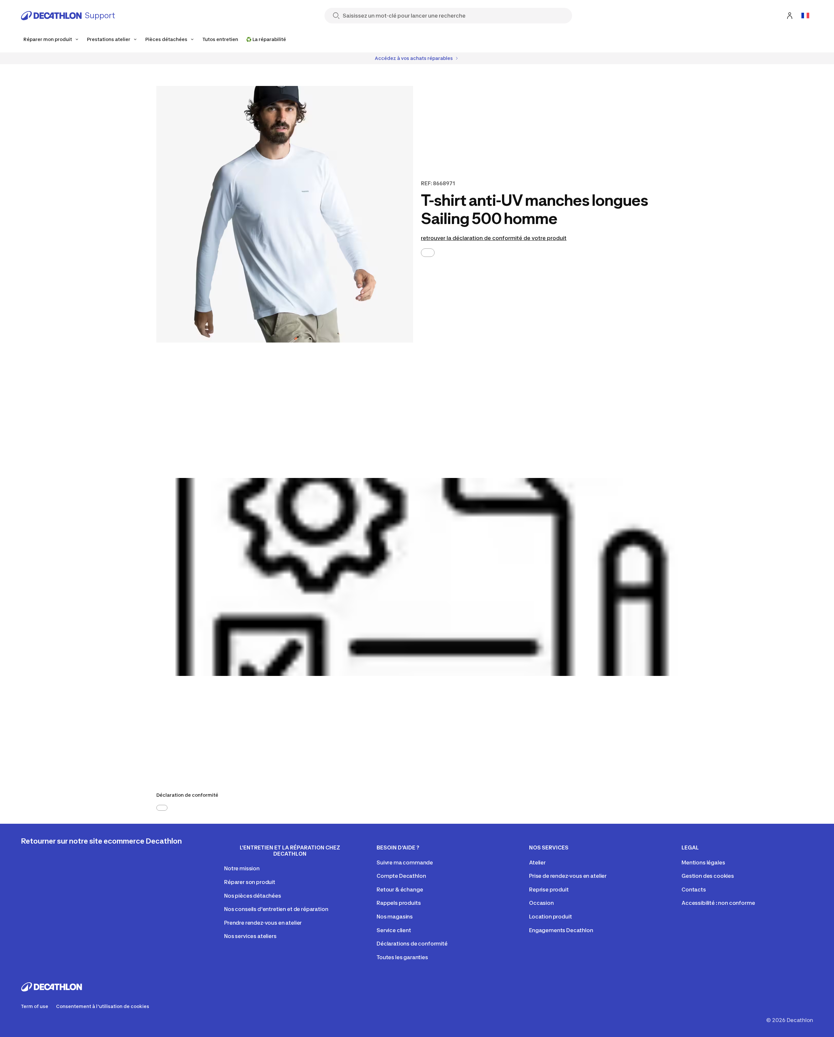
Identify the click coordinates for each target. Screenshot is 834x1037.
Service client (394, 930)
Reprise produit (549, 889)
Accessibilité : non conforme (718, 903)
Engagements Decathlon (561, 930)
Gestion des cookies (708, 876)
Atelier (537, 862)
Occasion (541, 903)
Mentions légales (703, 862)
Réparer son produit (249, 882)
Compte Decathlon (401, 876)
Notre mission (242, 868)
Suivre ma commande (405, 862)
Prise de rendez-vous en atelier (568, 876)
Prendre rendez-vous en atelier (263, 922)
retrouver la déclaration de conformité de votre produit (494, 238)
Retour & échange (400, 889)
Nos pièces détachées (252, 895)
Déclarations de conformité (412, 943)
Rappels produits (399, 903)
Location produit (550, 916)
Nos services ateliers (250, 936)
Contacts (694, 889)
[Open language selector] (805, 15)
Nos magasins (395, 916)
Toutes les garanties (402, 957)
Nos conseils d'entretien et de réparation (276, 909)
